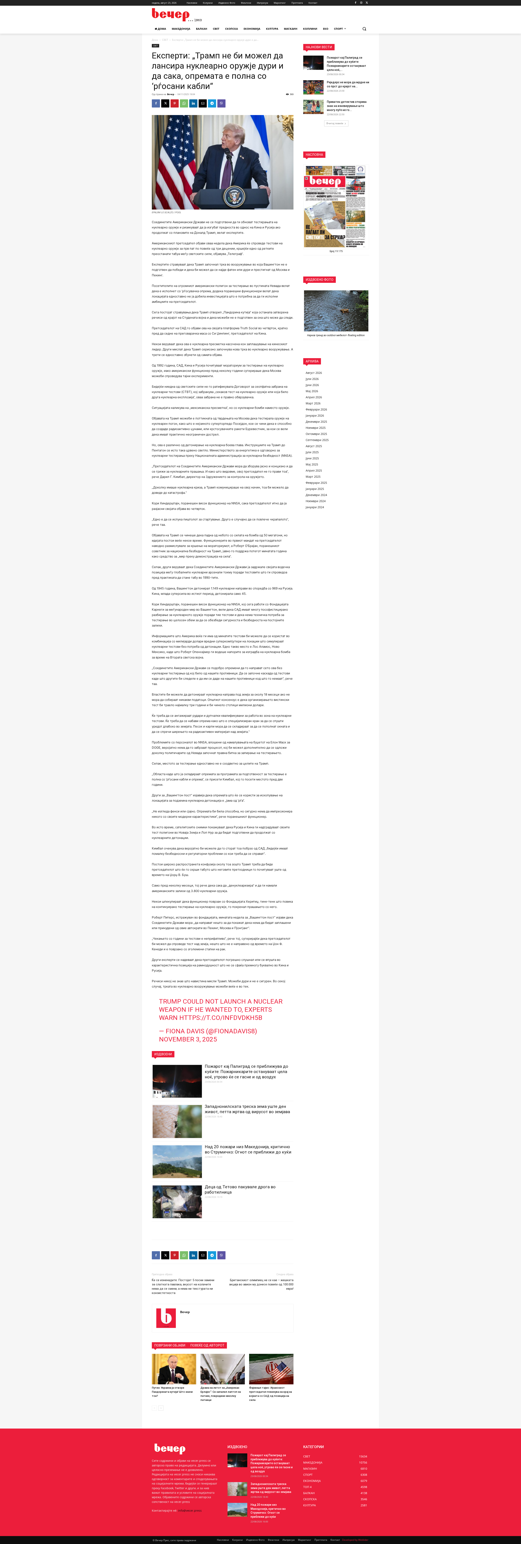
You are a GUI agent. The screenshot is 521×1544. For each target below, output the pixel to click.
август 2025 (314, 446)
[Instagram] (361, 3)
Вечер (170, 94)
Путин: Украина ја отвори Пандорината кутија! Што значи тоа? (172, 1391)
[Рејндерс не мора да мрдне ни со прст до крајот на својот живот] (313, 87)
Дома (155, 40)
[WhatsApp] (184, 103)
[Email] (203, 103)
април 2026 (314, 397)
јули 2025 (312, 452)
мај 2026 (312, 391)
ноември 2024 (316, 501)
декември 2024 (316, 495)
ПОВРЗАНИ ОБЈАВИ (169, 1345)
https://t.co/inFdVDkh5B (220, 1018)
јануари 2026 (315, 415)
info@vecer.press (190, 1510)
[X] (366, 3)
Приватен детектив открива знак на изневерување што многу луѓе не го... (347, 106)
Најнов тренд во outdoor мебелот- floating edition (336, 335)
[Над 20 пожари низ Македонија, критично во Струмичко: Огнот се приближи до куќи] (237, 1510)
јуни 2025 (312, 458)
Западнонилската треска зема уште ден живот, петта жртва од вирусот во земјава (271, 1488)
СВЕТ (165, 40)
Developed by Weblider (355, 1540)
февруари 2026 (316, 409)
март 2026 (313, 403)
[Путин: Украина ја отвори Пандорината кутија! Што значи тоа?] (174, 1369)
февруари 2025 (316, 483)
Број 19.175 (336, 251)
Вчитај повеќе (334, 123)
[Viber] (221, 103)
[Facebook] (355, 3)
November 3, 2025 (188, 1039)
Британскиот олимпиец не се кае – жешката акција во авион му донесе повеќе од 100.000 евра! (261, 1284)
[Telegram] (212, 103)
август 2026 (314, 373)
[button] (364, 29)
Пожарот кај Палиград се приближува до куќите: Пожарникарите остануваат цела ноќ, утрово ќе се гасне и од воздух (246, 1071)
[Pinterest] (175, 103)
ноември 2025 (316, 428)
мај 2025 (312, 464)
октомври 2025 (316, 434)
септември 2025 (317, 440)
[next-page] (160, 1408)
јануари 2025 (315, 489)
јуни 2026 (312, 385)
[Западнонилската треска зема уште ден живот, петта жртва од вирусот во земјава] (237, 1489)
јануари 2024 (315, 507)
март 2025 (313, 476)
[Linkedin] (193, 103)
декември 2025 (316, 422)
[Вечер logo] (184, 15)
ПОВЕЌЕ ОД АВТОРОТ (207, 1345)
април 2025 (314, 470)
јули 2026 (312, 379)
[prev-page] (154, 1408)
